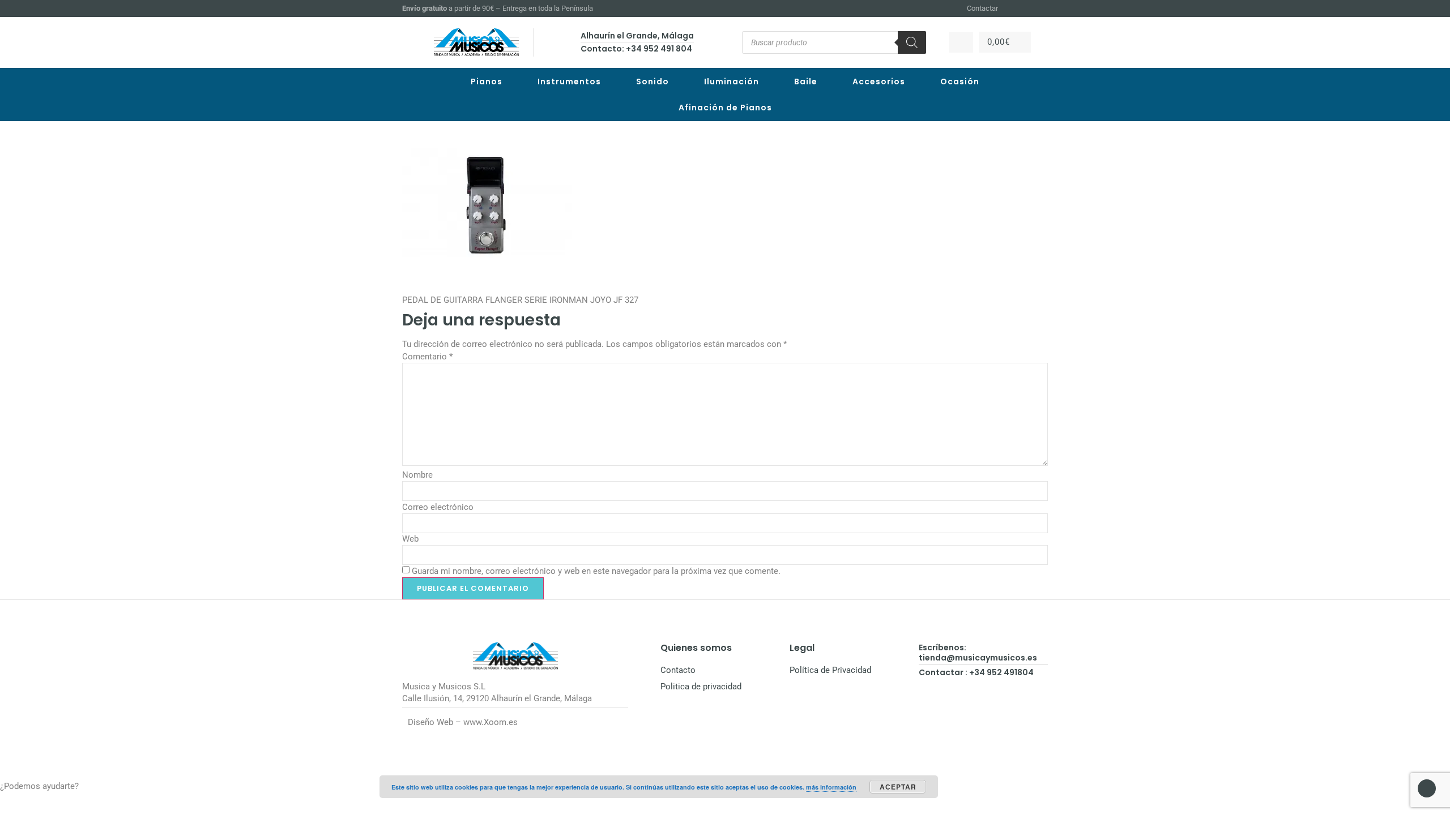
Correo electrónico (438, 507)
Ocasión (959, 81)
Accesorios (878, 81)
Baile (805, 81)
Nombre (417, 475)
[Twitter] (1042, 8)
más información (831, 787)
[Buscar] (912, 42)
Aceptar (898, 787)
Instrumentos (569, 81)
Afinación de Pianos (725, 107)
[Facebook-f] (1015, 8)
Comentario (427, 356)
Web (410, 539)
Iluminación (731, 81)
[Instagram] (1028, 8)
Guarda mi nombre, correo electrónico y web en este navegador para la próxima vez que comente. (596, 571)
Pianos (486, 81)
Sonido (652, 81)
